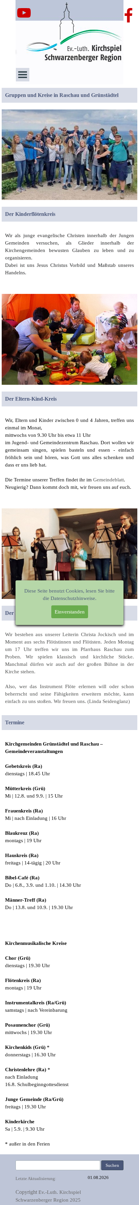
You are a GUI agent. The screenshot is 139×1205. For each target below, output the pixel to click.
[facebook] (128, 15)
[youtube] (24, 12)
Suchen (112, 1165)
